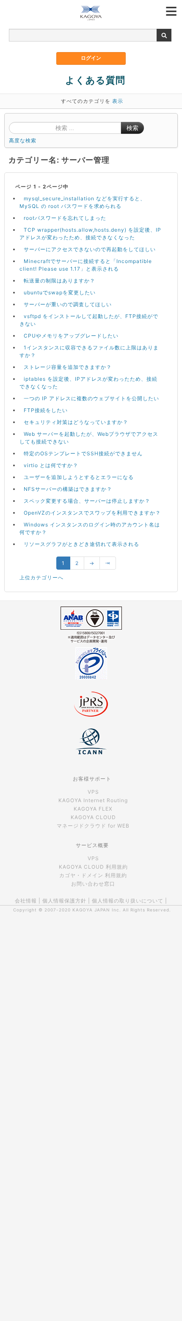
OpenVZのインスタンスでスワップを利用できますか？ (92, 513)
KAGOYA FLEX (93, 809)
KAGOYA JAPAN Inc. (96, 909)
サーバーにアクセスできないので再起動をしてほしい (90, 249)
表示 (117, 101)
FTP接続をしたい (46, 410)
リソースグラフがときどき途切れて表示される (81, 544)
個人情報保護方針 (64, 900)
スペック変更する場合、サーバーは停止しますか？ (87, 501)
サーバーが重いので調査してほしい (68, 304)
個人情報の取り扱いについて (127, 900)
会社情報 (26, 900)
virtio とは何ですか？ (51, 465)
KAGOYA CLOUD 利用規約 (93, 867)
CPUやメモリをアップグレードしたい (71, 335)
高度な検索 (22, 140)
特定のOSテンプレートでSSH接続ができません (83, 453)
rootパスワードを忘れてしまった (65, 218)
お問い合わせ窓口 (93, 884)
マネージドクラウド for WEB (93, 826)
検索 (132, 128)
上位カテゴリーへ (41, 577)
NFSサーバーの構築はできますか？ (68, 489)
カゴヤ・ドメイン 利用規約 (93, 875)
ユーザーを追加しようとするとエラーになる (79, 477)
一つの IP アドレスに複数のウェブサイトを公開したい (91, 398)
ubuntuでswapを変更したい (60, 292)
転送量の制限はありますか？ (59, 280)
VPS (93, 792)
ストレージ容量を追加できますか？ (68, 367)
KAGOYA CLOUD (93, 817)
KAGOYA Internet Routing (93, 800)
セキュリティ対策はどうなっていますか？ (76, 422)
